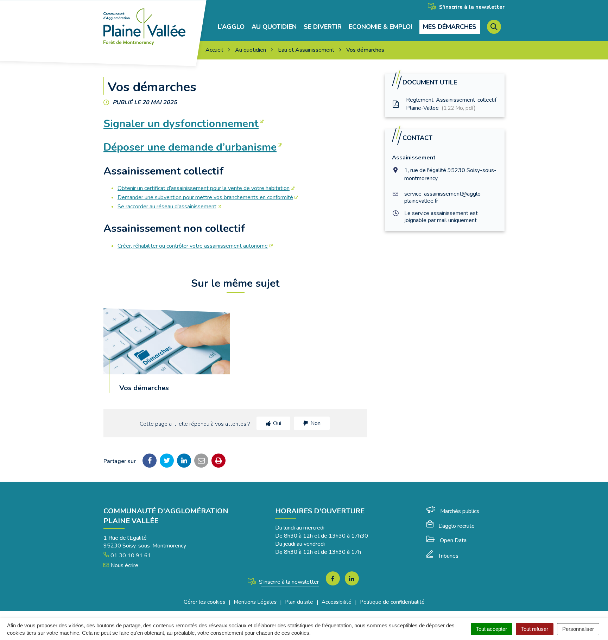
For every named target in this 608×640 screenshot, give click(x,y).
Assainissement (414, 157)
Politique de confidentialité (392, 602)
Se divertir (323, 27)
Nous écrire (123, 565)
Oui (277, 423)
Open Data (453, 540)
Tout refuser (534, 629)
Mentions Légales (255, 602)
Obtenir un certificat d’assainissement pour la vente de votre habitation (204, 188)
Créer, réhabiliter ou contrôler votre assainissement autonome (193, 246)
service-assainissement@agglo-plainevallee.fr (443, 197)
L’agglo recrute (456, 526)
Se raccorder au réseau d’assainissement (167, 206)
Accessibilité (337, 602)
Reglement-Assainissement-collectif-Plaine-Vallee (452, 104)
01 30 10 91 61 (130, 555)
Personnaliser (578, 629)
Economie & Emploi (380, 27)
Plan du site (299, 602)
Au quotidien (274, 27)
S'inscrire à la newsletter (471, 7)
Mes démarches (449, 27)
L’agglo (231, 27)
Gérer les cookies (204, 602)
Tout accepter (491, 629)
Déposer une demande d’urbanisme (190, 147)
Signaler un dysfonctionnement (181, 123)
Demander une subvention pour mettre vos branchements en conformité (205, 197)
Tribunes (448, 556)
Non (315, 423)
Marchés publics (459, 511)
